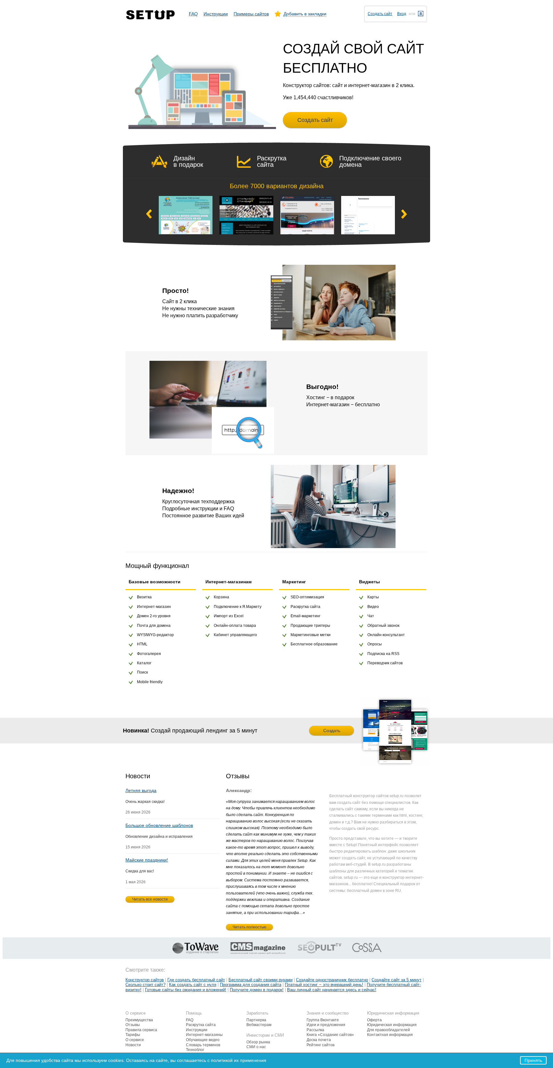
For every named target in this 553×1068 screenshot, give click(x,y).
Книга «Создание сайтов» (330, 1034)
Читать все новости (150, 899)
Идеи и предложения (326, 1025)
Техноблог (195, 1050)
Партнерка (256, 1020)
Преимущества (139, 1020)
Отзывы (132, 1025)
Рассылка (315, 1030)
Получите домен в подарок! (257, 989)
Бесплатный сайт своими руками (260, 979)
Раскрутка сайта (271, 161)
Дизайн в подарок (188, 161)
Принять (533, 1060)
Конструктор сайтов (144, 979)
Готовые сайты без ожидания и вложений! (185, 989)
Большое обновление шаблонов (159, 825)
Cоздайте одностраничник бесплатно (332, 979)
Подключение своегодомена (370, 161)
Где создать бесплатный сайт (196, 979)
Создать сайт (380, 14)
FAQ (193, 13)
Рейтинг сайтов (320, 1045)
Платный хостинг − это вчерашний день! (324, 984)
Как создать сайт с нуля (192, 984)
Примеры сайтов (251, 13)
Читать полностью (249, 927)
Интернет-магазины (204, 1034)
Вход (401, 14)
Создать (331, 730)
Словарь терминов (203, 1045)
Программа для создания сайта (250, 984)
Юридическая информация (392, 1025)
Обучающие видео (203, 1040)
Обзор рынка (258, 1042)
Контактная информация (390, 1034)
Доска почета (319, 1040)
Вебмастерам (258, 1025)
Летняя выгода (140, 790)
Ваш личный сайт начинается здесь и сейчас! (331, 989)
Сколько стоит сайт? (145, 984)
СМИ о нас (256, 1047)
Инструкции (216, 13)
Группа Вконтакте (323, 1020)
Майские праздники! (146, 859)
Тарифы (132, 1034)
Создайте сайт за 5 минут (396, 979)
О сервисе (134, 1040)
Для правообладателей (388, 1030)
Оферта (374, 1020)
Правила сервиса (141, 1030)
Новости (133, 1045)
